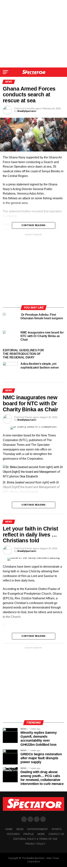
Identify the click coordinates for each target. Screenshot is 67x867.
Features (13, 834)
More (41, 834)
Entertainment (37, 829)
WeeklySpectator (26, 111)
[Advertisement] (33, 33)
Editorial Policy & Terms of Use (35, 839)
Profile (28, 834)
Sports (57, 829)
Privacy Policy (35, 843)
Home (9, 829)
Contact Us (56, 834)
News (20, 829)
